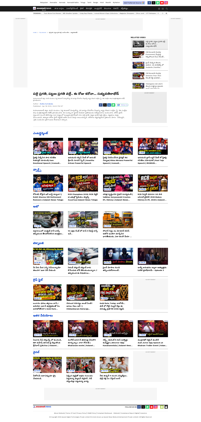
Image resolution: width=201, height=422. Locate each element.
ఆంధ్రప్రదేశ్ (98, 8)
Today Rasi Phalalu (86, 13)
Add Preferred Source (132, 3)
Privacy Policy (81, 413)
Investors (143, 413)
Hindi (102, 2)
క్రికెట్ (82, 8)
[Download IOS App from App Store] (166, 407)
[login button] (159, 8)
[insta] (166, 2)
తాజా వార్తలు (59, 8)
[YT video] (162, 2)
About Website (59, 413)
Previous (162, 13)
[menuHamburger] (163, 8)
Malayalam (44, 2)
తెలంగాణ (107, 8)
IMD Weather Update (70, 13)
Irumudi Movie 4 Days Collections (106, 13)
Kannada (62, 2)
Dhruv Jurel (140, 13)
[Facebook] (149, 2)
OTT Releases (151, 13)
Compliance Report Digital (130, 413)
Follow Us (124, 105)
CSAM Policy (91, 413)
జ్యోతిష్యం (124, 8)
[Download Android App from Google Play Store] (162, 407)
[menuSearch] (167, 9)
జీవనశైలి (89, 8)
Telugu (82, 2)
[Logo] (43, 8)
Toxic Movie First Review (52, 13)
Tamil (89, 2)
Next (166, 13)
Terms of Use (70, 413)
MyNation (116, 2)
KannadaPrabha (73, 2)
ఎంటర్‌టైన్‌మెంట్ (72, 8)
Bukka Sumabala (46, 104)
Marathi (108, 2)
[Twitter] (153, 2)
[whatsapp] (158, 2)
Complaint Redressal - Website (108, 413)
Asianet (42, 406)
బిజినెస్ (116, 8)
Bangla (95, 2)
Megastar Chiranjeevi (127, 13)
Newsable (53, 2)
